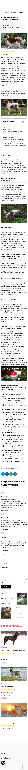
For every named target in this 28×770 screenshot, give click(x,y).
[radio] (2, 52)
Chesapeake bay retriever (19, 612)
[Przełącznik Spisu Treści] (23, 122)
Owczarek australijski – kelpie (13, 650)
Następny (16, 607)
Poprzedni (4, 593)
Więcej (4, 662)
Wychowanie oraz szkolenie (11, 127)
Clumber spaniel (7, 599)
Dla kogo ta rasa (8, 137)
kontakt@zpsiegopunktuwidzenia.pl (10, 757)
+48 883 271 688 (5, 758)
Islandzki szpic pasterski (11, 723)
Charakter (6, 125)
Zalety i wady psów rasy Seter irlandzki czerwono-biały (14, 140)
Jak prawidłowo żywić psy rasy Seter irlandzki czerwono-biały (13, 132)
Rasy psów (12, 12)
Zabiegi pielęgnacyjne (9, 135)
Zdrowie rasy (6, 129)
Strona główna (5, 12)
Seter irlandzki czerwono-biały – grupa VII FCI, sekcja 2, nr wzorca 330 (15, 145)
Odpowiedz (4, 510)
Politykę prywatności (20, 583)
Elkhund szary (7, 686)
